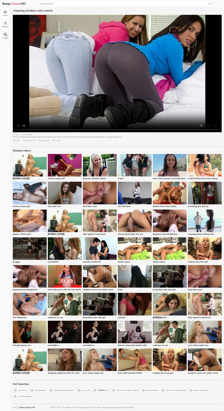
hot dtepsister (20, 317)
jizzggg (16, 261)
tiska (120, 289)
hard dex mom (90, 206)
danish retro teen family (165, 206)
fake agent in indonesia (94, 234)
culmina (121, 317)
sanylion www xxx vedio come (98, 289)
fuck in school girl (21, 206)
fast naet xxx (54, 206)
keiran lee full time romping (127, 390)
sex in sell (86, 390)
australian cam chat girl (164, 289)
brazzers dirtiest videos (94, 178)
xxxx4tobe (53, 261)
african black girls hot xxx (130, 234)
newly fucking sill (56, 178)
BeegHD (14, 4)
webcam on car (55, 317)
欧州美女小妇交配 (21, 178)
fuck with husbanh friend (130, 373)
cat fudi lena (124, 206)
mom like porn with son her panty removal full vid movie (64, 290)
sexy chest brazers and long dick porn (169, 179)
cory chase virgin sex (198, 345)
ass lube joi (22, 390)
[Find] (209, 4)
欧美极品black (159, 317)
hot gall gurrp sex (22, 345)
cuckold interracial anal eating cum (202, 179)
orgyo (121, 178)
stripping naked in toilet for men (64, 373)
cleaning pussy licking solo (201, 234)
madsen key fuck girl (198, 261)
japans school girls (22, 234)
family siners (124, 261)
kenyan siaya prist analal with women (132, 345)
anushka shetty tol (92, 261)
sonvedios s (53, 345)
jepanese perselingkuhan (165, 234)
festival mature (152, 390)
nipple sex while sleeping (176, 390)
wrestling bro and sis (198, 206)
